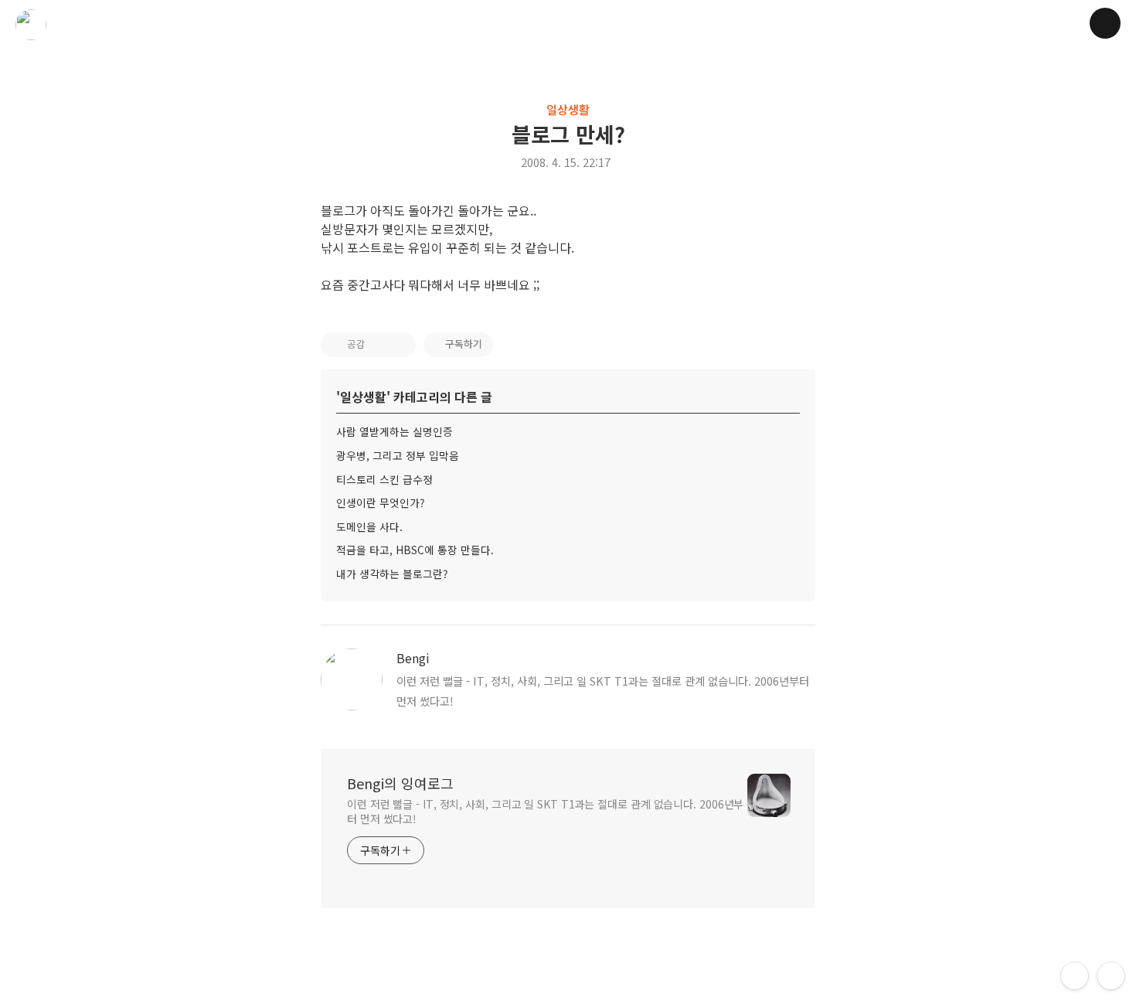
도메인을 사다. (369, 526)
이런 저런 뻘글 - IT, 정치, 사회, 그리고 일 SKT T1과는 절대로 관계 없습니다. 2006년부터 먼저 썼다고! (545, 811)
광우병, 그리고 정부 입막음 (397, 455)
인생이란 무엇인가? (380, 502)
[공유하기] (379, 344)
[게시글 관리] (399, 344)
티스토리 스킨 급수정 (384, 479)
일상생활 (568, 108)
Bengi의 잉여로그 (400, 783)
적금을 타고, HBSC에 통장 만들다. (415, 549)
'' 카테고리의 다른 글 (414, 396)
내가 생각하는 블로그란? (392, 573)
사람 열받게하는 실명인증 (394, 431)
